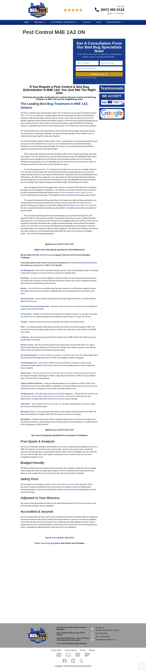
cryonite (83, 192)
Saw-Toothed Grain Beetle (46, 373)
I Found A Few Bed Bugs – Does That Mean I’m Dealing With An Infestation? (73, 639)
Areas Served (113, 22)
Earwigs (24, 322)
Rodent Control (27, 345)
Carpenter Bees (43, 306)
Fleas (23, 327)
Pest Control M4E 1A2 (52, 404)
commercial (75, 263)
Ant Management (27, 270)
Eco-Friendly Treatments (62, 22)
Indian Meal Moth (66, 373)
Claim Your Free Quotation (47, 543)
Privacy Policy (56, 650)
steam (77, 192)
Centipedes (57, 355)
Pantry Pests (26, 373)
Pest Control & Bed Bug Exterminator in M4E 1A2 (56, 88)
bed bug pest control (51, 144)
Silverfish (66, 355)
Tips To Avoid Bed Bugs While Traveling (71, 643)
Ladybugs (25, 337)
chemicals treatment (66, 192)
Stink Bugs (25, 404)
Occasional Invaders (29, 355)
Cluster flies (78, 355)
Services (38, 22)
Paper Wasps (43, 396)
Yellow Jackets (31, 396)
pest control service (89, 263)
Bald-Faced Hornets (56, 396)
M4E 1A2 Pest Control (44, 255)
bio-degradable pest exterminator (67, 484)
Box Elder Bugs (27, 299)
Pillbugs (49, 355)
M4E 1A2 (45, 169)
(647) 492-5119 (67, 244)
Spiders (24, 383)
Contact (87, 22)
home (40, 288)
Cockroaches (26, 314)
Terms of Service (71, 650)
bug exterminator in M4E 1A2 (41, 265)
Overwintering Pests (29, 363)
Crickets (42, 355)
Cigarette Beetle (86, 373)
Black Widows (36, 383)
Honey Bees (71, 396)
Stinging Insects (27, 394)
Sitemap (92, 650)
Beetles (24, 288)
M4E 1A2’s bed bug (28, 115)
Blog (99, 22)
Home (26, 22)
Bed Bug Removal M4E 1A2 (77, 205)
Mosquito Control (28, 412)
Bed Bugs (25, 278)
